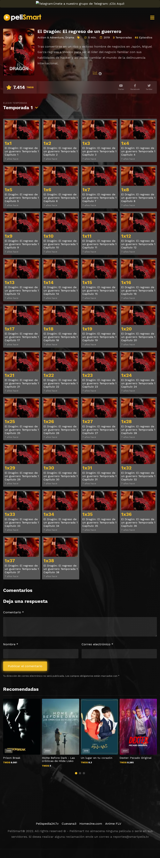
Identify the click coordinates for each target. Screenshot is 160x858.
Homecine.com (90, 823)
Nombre (10, 644)
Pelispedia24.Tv (47, 823)
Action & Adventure (50, 37)
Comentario (13, 612)
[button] (76, 773)
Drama (69, 37)
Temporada (18, 106)
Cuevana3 (69, 823)
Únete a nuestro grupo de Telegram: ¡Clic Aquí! (88, 3)
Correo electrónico (97, 644)
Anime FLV (113, 823)
